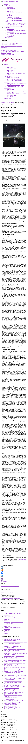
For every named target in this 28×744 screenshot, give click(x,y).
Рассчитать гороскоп (13, 17)
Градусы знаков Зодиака (10, 665)
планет (2, 581)
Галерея (6, 633)
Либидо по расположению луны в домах (14, 678)
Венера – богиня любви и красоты (17, 23)
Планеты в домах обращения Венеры (13, 692)
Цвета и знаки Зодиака (10, 706)
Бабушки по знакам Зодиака (11, 650)
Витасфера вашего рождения (15, 24)
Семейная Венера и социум (15, 26)
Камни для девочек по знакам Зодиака (14, 674)
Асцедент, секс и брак (9, 647)
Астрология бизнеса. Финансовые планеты (12, 51)
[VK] (14, 567)
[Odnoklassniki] (14, 570)
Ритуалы (6, 620)
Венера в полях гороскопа (11, 658)
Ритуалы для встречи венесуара (16, 33)
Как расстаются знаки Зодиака (12, 672)
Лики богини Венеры (9, 689)
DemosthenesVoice (22, 559)
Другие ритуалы (11, 35)
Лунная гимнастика (9, 679)
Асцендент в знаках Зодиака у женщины (11, 46)
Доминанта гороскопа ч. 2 (14, 20)
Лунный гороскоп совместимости (13, 681)
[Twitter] (14, 575)
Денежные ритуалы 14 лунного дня (10, 598)
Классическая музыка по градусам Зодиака (15, 675)
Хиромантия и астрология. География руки (12, 41)
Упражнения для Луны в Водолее (9, 604)
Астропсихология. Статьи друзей (12, 617)
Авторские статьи (8, 616)
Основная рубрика (10, 102)
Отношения (7, 615)
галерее (24, 560)
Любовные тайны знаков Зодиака (13, 682)
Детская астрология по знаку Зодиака (14, 670)
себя (5, 581)
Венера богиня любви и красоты (12, 613)
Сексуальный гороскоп (10, 703)
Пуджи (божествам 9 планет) (11, 709)
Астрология (7, 5)
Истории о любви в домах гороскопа (13, 671)
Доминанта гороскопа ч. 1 (14, 18)
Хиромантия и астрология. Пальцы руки (11, 43)
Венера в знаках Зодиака (10, 657)
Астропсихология (12, 10)
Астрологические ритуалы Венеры (13, 646)
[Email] (14, 577)
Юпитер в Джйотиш (6, 53)
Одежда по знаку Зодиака (10, 690)
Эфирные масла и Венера (7, 54)
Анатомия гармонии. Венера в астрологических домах (12, 640)
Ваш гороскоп (8, 15)
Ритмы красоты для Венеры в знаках (13, 700)
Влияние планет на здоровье (8, 50)
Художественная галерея (10, 704)
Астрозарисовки (11, 8)
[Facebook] (14, 572)
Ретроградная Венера (9, 699)
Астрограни (10, 7)
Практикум (10, 36)
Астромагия (7, 27)
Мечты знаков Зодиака (10, 683)
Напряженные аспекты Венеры (12, 685)
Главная (6, 4)
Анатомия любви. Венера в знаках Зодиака (15, 642)
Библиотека (7, 38)
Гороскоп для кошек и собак (11, 664)
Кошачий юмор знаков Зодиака (12, 676)
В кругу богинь (8, 651)
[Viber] (14, 579)
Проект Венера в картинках (11, 693)
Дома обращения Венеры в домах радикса (15, 660)
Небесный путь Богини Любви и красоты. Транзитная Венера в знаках (15, 687)
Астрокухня (10, 11)
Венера (6, 21)
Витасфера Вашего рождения (11, 661)
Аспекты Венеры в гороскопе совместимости (12, 644)
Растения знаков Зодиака (10, 697)
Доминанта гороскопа (6, 48)
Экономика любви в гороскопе (12, 707)
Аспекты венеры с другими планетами (14, 656)
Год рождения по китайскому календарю (14, 663)
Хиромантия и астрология (8, 44)
